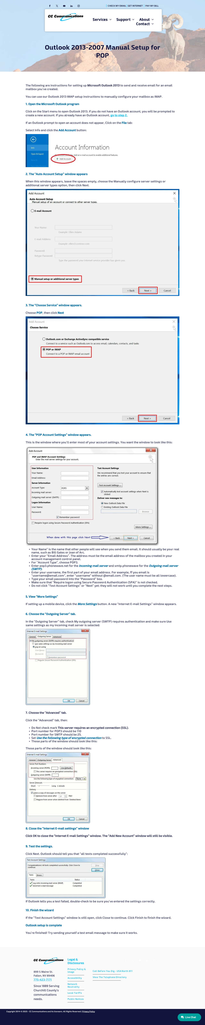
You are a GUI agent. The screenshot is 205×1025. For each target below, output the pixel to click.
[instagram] (78, 6)
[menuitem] (102, 20)
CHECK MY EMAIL (117, 6)
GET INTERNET (135, 6)
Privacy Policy (88, 1012)
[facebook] (50, 6)
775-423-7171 (43, 979)
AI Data (95, 984)
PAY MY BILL (152, 6)
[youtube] (64, 6)
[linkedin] (71, 6)
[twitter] (57, 6)
